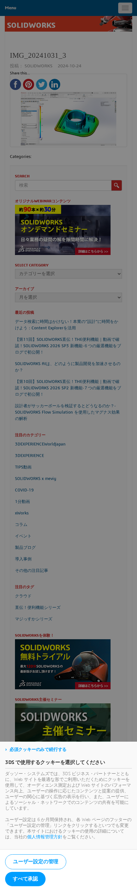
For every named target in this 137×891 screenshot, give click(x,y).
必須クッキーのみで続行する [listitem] (38, 749)
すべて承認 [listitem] (25, 878)
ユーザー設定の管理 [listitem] (35, 861)
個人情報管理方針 (44, 837)
